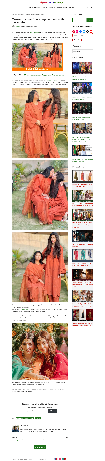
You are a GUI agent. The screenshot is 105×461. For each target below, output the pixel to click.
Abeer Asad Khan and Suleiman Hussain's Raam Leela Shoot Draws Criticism (82, 285)
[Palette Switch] (88, 7)
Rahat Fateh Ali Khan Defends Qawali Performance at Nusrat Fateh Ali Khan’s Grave (81, 139)
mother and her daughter (52, 80)
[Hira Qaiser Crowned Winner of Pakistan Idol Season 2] (82, 68)
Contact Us (72, 7)
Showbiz (37, 7)
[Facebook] (80, 31)
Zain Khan (17, 26)
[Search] (91, 7)
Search (90, 20)
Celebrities (17, 14)
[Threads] (87, 31)
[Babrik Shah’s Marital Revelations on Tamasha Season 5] (82, 88)
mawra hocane (29, 418)
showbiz (38, 418)
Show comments (40, 447)
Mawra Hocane (26, 309)
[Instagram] (77, 31)
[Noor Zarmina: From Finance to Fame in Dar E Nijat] (82, 108)
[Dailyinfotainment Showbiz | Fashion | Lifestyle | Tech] (52, 2)
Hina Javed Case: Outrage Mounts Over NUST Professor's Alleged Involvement (82, 225)
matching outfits (34, 32)
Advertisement (62, 7)
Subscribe (52, 410)
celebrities (19, 418)
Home (31, 7)
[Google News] (65, 459)
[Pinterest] (73, 31)
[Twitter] (84, 31)
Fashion (44, 7)
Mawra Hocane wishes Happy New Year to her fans (44, 75)
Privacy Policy (33, 459)
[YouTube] (91, 31)
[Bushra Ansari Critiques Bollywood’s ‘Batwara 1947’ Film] (82, 151)
